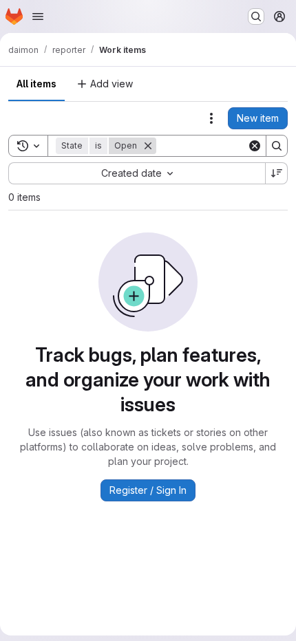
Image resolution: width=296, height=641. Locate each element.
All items (36, 83)
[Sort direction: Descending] (277, 173)
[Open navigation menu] (38, 17)
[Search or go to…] (256, 16)
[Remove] (148, 146)
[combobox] (136, 173)
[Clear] (254, 146)
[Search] (277, 146)
